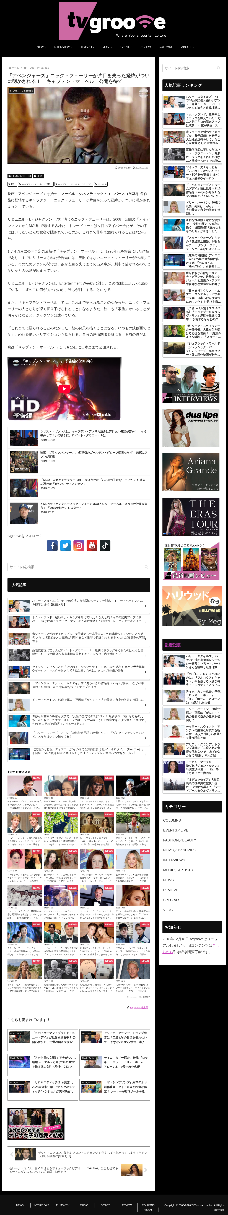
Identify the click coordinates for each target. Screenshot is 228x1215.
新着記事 (173, 644)
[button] (146, 567)
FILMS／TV (62, 1205)
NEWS (40, 176)
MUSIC (84, 1205)
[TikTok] (105, 545)
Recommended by (134, 997)
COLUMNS (148, 1205)
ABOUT (148, 1209)
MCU (13, 184)
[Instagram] (78, 545)
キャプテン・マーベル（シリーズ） (75, 184)
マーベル (102, 184)
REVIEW (127, 1205)
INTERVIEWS (41, 1205)
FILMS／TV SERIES (21, 176)
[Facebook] (52, 545)
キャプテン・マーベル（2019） (37, 184)
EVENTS (105, 1205)
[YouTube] (92, 545)
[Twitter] (65, 545)
